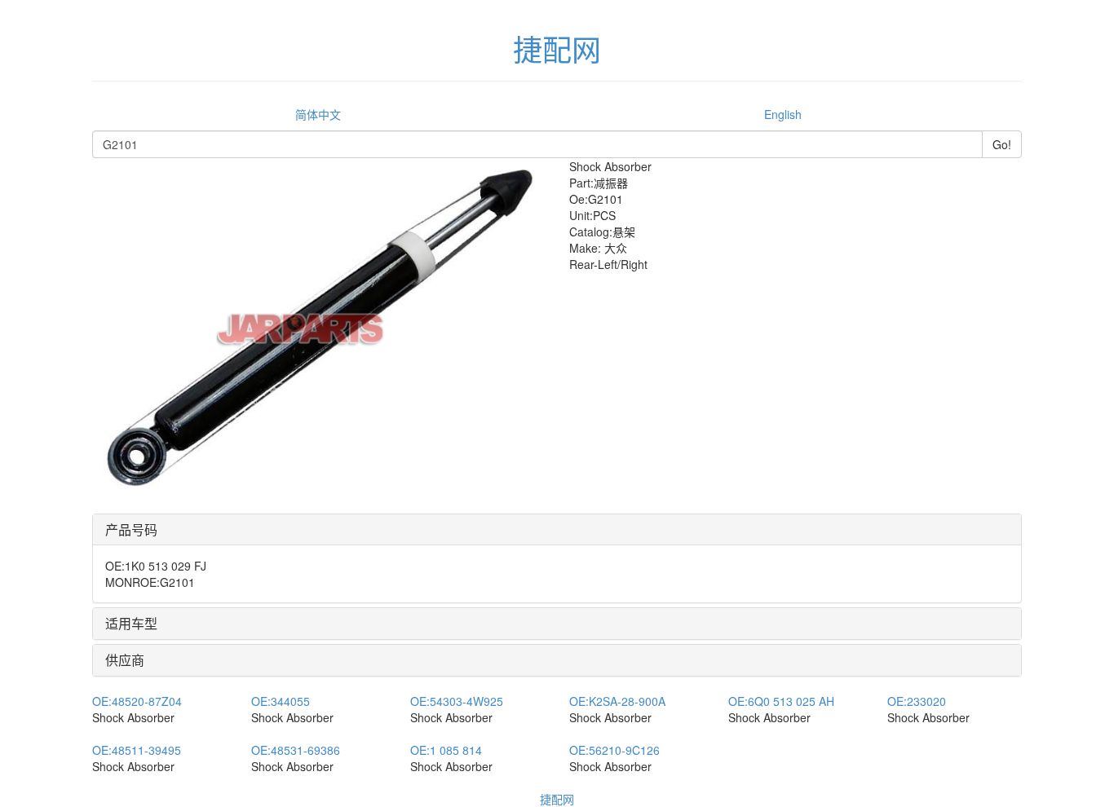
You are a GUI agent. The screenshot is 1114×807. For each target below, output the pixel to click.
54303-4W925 (456, 701)
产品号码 (131, 529)
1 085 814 (446, 750)
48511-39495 (136, 750)
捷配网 (557, 799)
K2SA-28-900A (617, 701)
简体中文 (318, 114)
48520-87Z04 (137, 701)
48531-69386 (295, 750)
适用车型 (131, 623)
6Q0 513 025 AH (781, 701)
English (783, 114)
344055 (280, 701)
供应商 (124, 659)
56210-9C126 (614, 750)
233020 (916, 701)
